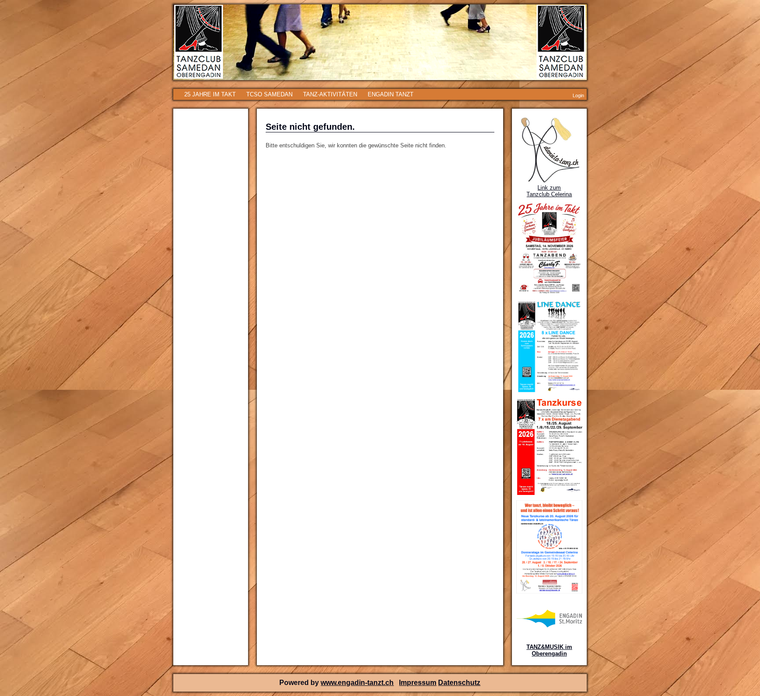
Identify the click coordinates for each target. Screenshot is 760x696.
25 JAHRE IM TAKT (210, 94)
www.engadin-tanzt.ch (357, 682)
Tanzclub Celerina (549, 194)
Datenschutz (459, 682)
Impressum (417, 682)
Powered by (300, 682)
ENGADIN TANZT (390, 94)
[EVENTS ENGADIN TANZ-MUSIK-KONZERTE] (549, 626)
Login (578, 95)
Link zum (549, 187)
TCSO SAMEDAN (269, 94)
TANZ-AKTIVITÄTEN (330, 94)
